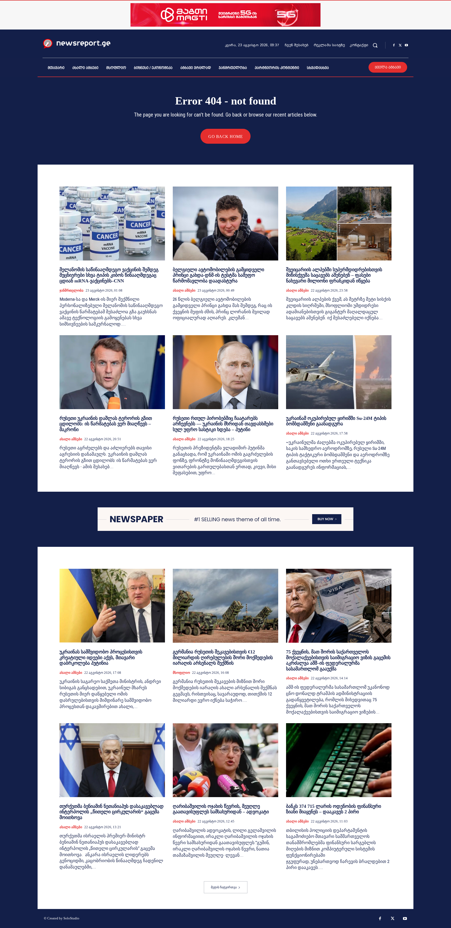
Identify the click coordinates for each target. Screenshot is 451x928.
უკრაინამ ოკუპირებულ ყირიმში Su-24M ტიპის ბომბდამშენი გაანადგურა (336, 421)
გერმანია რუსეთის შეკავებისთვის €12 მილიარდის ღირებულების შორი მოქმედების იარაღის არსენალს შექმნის (223, 657)
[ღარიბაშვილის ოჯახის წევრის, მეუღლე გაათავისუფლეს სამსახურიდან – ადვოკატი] (225, 760)
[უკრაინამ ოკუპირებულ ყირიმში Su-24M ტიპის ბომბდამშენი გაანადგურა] (338, 372)
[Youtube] (406, 45)
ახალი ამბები (184, 290)
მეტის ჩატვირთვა (224, 887)
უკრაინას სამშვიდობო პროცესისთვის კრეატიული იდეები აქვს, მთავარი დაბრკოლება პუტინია (101, 657)
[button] (375, 45)
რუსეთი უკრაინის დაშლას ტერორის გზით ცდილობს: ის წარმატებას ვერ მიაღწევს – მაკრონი (106, 424)
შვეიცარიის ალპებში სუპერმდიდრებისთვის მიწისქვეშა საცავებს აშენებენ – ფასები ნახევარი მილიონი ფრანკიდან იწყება (334, 275)
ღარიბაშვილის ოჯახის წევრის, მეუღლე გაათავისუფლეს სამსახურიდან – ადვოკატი (221, 809)
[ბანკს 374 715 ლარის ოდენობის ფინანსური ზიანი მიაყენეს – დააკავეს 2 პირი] (338, 760)
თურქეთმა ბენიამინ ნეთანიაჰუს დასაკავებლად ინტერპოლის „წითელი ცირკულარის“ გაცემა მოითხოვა (112, 812)
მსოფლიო (181, 673)
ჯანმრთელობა (72, 290)
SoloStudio (71, 918)
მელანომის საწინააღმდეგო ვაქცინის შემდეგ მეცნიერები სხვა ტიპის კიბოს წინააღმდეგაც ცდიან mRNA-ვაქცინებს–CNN (109, 275)
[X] (400, 45)
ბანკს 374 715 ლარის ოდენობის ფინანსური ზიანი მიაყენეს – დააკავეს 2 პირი (333, 809)
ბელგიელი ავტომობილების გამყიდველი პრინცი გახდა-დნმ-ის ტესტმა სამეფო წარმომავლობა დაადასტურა (218, 275)
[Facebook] (394, 45)
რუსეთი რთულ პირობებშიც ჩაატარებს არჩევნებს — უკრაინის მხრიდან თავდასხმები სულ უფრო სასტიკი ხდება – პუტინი (223, 424)
